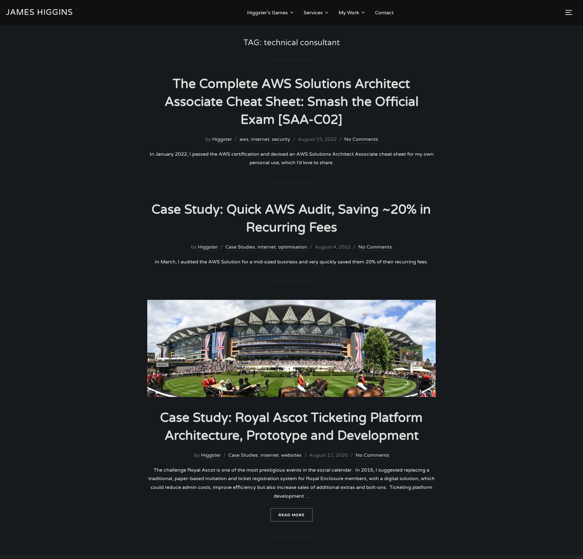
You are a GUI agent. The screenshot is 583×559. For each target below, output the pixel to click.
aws (244, 139)
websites (291, 455)
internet (260, 139)
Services (313, 13)
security (281, 139)
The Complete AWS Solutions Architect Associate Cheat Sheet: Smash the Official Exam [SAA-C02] (291, 101)
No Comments (361, 139)
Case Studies (240, 247)
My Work (349, 13)
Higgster (222, 139)
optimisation (292, 247)
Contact (384, 13)
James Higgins (39, 12)
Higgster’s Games (267, 13)
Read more (295, 514)
